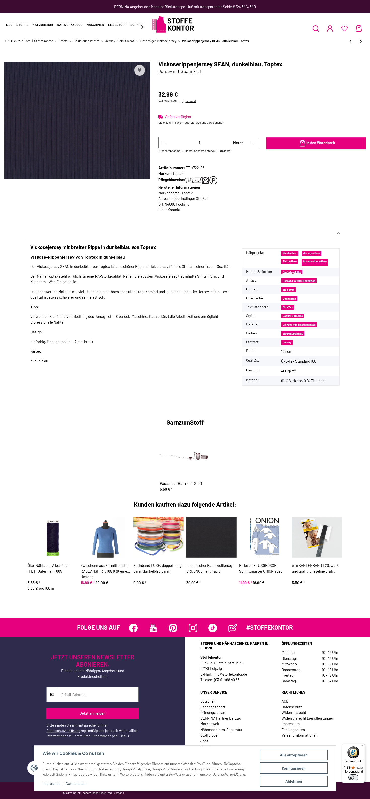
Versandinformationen (299, 735)
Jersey (287, 342)
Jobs (204, 741)
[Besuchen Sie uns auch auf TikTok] (212, 628)
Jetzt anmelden (92, 713)
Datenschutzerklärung (63, 731)
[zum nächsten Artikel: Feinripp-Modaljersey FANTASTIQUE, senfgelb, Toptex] (361, 41)
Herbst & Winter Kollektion (299, 280)
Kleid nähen (290, 253)
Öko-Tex (288, 307)
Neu (9, 25)
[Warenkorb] (359, 28)
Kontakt (174, 209)
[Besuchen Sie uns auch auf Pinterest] (173, 628)
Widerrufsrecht (294, 712)
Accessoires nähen (315, 261)
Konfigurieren (294, 768)
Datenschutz (76, 783)
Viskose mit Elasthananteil (299, 324)
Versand (191, 101)
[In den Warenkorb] (8, 58)
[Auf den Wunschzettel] (139, 70)
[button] (316, 28)
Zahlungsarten (293, 729)
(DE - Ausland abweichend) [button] (206, 122)
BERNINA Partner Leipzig (220, 718)
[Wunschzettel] (344, 28)
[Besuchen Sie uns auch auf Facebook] (133, 628)
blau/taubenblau (293, 333)
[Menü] (362, 747)
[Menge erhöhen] (252, 142)
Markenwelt (209, 723)
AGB (285, 701)
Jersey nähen (311, 253)
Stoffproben (210, 735)
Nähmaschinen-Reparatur (221, 729)
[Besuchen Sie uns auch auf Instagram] (193, 628)
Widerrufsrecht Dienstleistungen (308, 718)
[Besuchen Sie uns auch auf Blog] (232, 628)
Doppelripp (289, 298)
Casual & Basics (293, 315)
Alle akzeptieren (294, 755)
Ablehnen (293, 781)
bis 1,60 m (288, 289)
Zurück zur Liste (19, 41)
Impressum (51, 783)
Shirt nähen (290, 261)
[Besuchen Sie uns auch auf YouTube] (153, 628)
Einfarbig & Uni (292, 272)
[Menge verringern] (164, 142)
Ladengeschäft (212, 707)
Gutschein (208, 701)
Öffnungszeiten (212, 712)
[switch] (353, 777)
